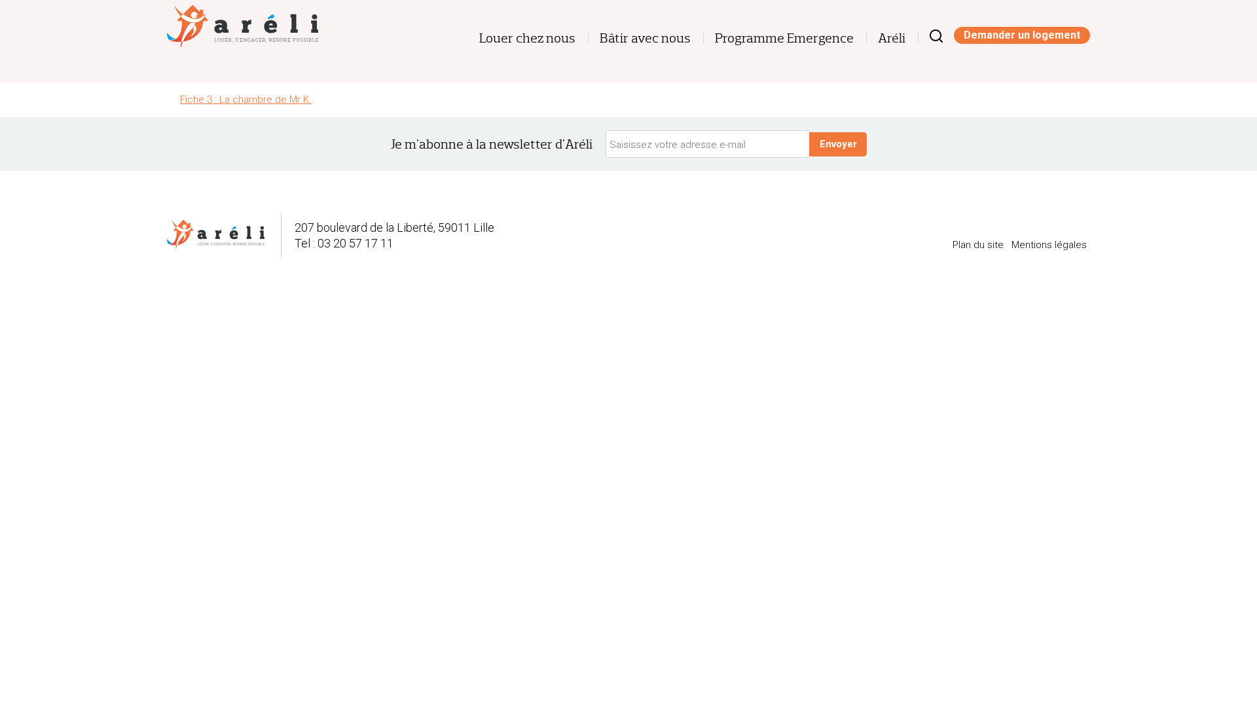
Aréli (891, 38)
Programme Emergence (784, 38)
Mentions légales (1049, 245)
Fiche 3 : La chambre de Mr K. (246, 99)
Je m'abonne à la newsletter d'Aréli (491, 144)
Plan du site (978, 245)
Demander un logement (1022, 35)
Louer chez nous (527, 38)
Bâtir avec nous (645, 38)
